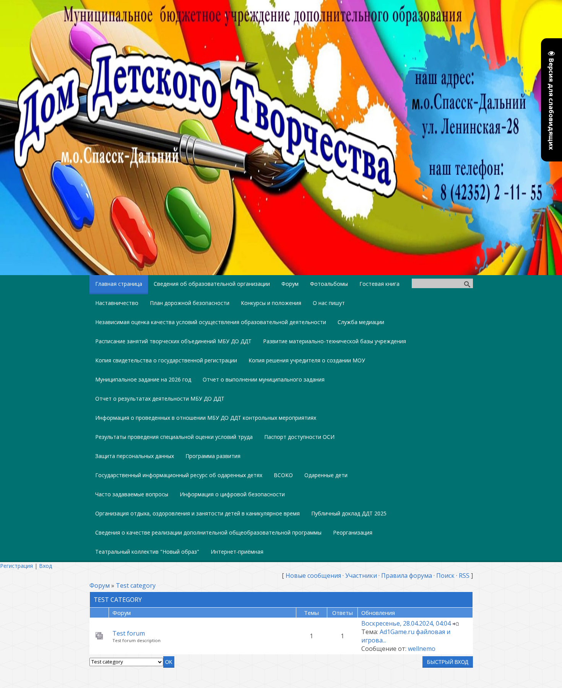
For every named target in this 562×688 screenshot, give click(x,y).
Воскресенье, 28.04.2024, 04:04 (406, 623)
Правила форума (406, 575)
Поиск (445, 575)
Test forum (128, 633)
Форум (99, 585)
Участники (361, 575)
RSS (464, 575)
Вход (45, 565)
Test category (136, 585)
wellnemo (421, 648)
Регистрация (16, 565)
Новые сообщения (313, 575)
